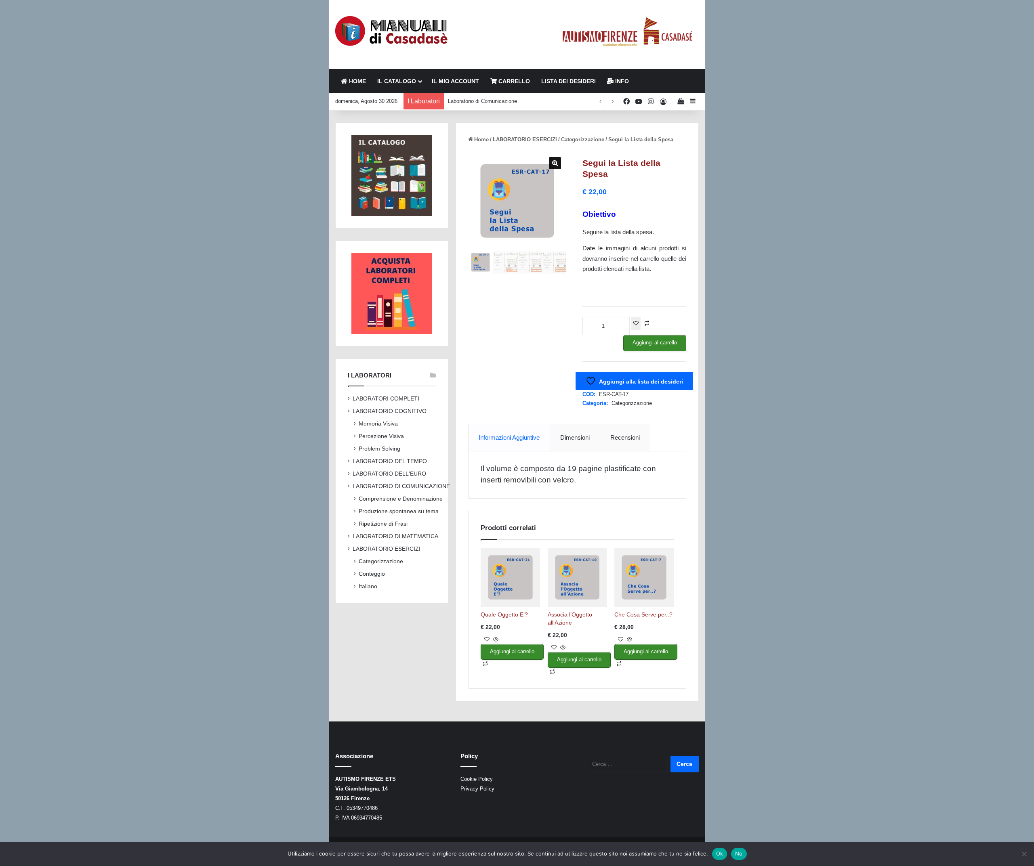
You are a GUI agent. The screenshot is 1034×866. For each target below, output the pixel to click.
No (739, 853)
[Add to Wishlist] (636, 323)
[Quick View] (495, 640)
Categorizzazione (582, 139)
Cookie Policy (476, 779)
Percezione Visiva (381, 436)
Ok (719, 853)
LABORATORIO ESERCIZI (525, 139)
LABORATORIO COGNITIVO (390, 411)
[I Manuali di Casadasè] (391, 31)
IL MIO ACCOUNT (455, 81)
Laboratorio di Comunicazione (482, 101)
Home (481, 139)
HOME (356, 81)
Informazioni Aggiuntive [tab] (509, 437)
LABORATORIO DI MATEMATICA (395, 536)
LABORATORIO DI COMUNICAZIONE (401, 486)
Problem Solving (379, 448)
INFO (621, 81)
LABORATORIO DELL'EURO (389, 474)
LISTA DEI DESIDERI (568, 81)
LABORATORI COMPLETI (386, 399)
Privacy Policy (477, 789)
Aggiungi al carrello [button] (512, 651)
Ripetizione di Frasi (383, 523)
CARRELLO (513, 81)
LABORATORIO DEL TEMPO (390, 461)
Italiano (368, 586)
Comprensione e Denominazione (401, 498)
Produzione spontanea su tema (399, 511)
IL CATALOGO (396, 81)
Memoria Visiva (378, 423)
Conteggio (372, 573)
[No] (1024, 854)
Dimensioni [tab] (575, 437)
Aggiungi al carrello (655, 343)
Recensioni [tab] (625, 437)
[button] (555, 163)
